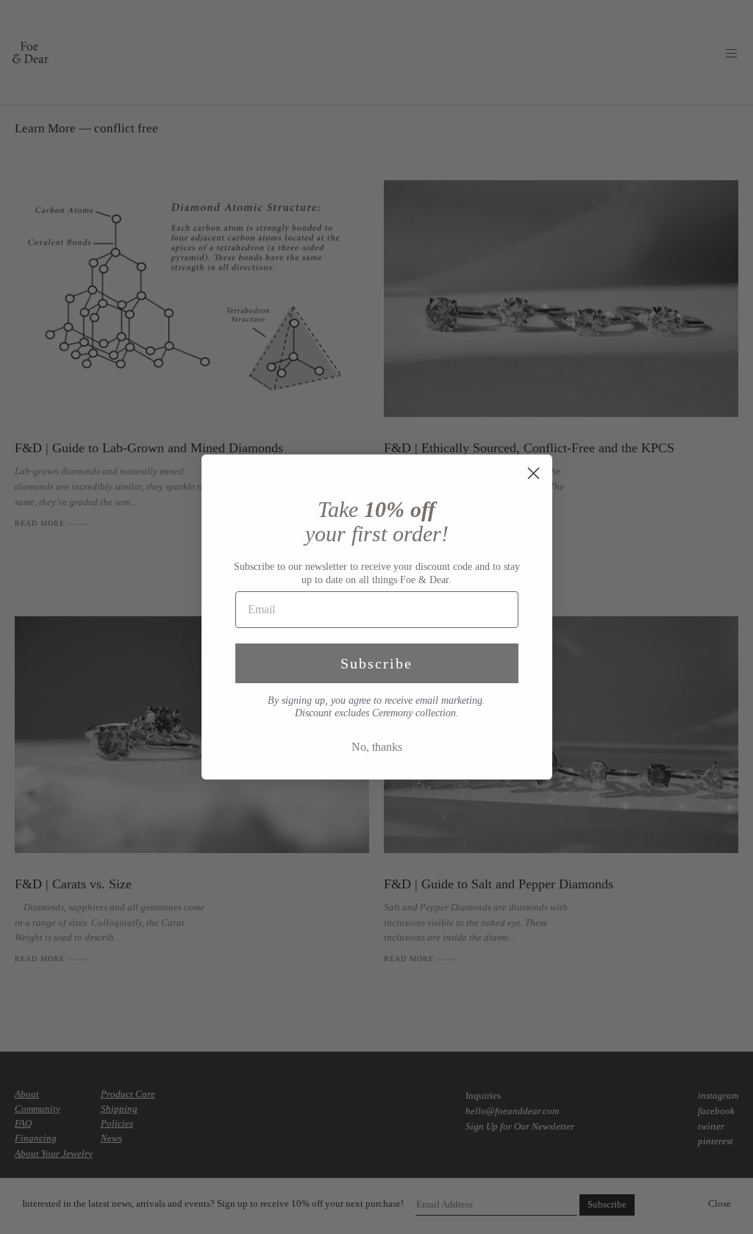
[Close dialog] (533, 473)
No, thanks (376, 747)
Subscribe (376, 663)
